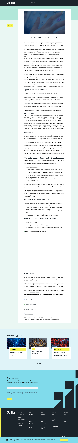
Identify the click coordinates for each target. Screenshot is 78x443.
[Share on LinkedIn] (8, 25)
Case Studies (54, 416)
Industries (32, 412)
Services (20, 412)
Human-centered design (32, 80)
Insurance (31, 419)
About (50, 2)
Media (30, 427)
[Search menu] (60, 3)
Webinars (54, 422)
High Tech (31, 421)
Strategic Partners (67, 419)
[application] (39, 440)
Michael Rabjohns (32, 309)
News (65, 421)
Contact (67, 2)
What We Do (34, 2)
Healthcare (31, 414)
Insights (45, 2)
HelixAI (40, 2)
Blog (53, 414)
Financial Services (32, 416)
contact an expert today (35, 292)
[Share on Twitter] (11, 25)
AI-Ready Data (20, 423)
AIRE (41, 419)
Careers (55, 2)
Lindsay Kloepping (32, 304)
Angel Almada (31, 299)
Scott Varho (31, 314)
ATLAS (42, 416)
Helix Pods (43, 414)
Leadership (66, 416)
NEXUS (42, 421)
